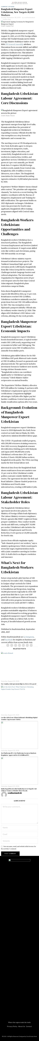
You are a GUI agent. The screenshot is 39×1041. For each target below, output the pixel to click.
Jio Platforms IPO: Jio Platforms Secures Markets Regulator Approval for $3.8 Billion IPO (18, 754)
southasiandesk (29, 17)
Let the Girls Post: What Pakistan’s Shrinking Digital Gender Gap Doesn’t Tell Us (19, 718)
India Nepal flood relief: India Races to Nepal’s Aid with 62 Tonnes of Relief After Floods (19, 790)
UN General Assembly (14, 44)
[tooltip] (7, 645)
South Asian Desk (32, 1036)
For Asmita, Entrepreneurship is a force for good (18, 684)
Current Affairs (7, 6)
